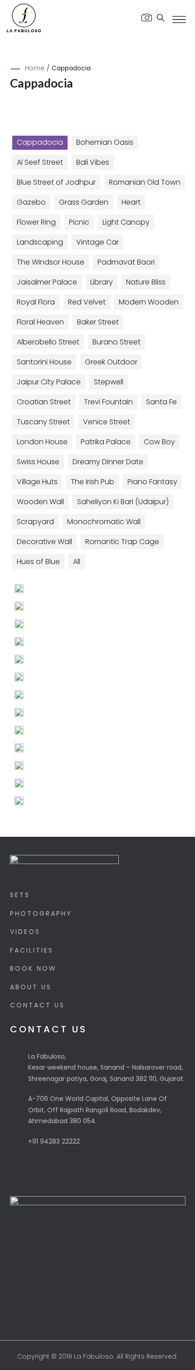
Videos (25, 931)
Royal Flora (36, 302)
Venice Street (106, 422)
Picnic (79, 222)
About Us (31, 987)
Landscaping (40, 242)
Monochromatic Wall (104, 521)
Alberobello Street (48, 342)
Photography (41, 913)
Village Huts (37, 481)
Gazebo (31, 202)
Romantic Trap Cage (122, 541)
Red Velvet (87, 302)
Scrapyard (35, 521)
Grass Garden (83, 202)
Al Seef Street (40, 162)
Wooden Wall (40, 501)
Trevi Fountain (108, 402)
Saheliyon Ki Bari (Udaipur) (123, 501)
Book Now (33, 968)
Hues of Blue (38, 561)
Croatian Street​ (44, 402)
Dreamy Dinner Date (108, 462)
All (76, 561)
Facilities (32, 950)
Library (101, 282)
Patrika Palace (106, 442)
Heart (131, 202)
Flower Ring (36, 222)
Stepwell (108, 382)
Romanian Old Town (144, 182)
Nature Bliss (146, 282)
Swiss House (38, 462)
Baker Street (98, 322)
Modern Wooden (149, 302)
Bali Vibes (92, 162)
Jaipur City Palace (49, 382)
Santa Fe (161, 402)
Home (34, 68)
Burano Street (117, 342)
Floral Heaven (40, 322)
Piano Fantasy (152, 481)
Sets (20, 894)
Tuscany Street (43, 422)
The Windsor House (50, 262)
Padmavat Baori (126, 262)
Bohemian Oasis (104, 142)
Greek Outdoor (111, 362)
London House (42, 442)
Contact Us (37, 1005)
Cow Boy (159, 442)
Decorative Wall (44, 541)
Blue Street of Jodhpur (56, 182)
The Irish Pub (92, 481)
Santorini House (44, 362)
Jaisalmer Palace (47, 282)
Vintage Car (97, 242)
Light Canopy (126, 222)
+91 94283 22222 (54, 1141)
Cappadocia (40, 142)
